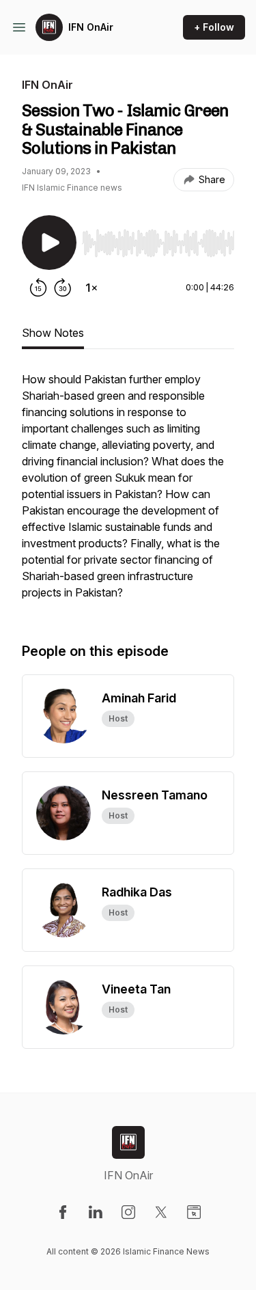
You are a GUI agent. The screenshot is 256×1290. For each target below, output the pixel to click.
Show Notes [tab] (53, 333)
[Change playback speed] (91, 287)
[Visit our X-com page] (161, 1212)
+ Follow (214, 27)
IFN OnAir (90, 27)
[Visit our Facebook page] (63, 1212)
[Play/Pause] (49, 242)
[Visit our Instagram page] (128, 1212)
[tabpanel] (128, 492)
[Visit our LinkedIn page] (95, 1212)
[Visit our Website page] (194, 1212)
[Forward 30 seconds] (62, 287)
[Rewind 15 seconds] (38, 287)
